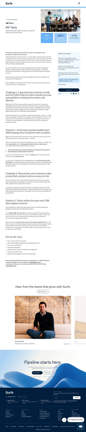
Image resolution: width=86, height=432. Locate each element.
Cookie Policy (21, 426)
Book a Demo (60, 420)
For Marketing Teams (44, 416)
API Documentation (76, 415)
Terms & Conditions (30, 426)
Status (7, 426)
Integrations (8, 416)
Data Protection (55, 426)
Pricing (59, 418)
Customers (60, 413)
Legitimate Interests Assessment (67, 426)
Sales (23, 411)
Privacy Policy (13, 426)
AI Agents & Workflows (26, 416)
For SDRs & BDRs (43, 411)
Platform (7, 411)
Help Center (74, 413)
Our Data (60, 416)
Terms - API (39, 426)
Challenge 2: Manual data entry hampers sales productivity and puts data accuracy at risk (68, 74)
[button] (79, 3)
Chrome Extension (9, 415)
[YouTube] (25, 396)
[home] (9, 3)
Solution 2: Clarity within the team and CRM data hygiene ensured (68, 80)
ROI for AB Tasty (62, 84)
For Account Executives (45, 413)
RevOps (23, 413)
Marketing (24, 415)
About (59, 411)
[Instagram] (22, 396)
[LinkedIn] (19, 396)
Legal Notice (46, 426)
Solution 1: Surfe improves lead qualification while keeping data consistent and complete (68, 68)
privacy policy (72, 400)
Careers (59, 415)
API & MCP (8, 413)
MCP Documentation (76, 416)
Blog (72, 411)
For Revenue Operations (45, 415)
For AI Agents (43, 418)
